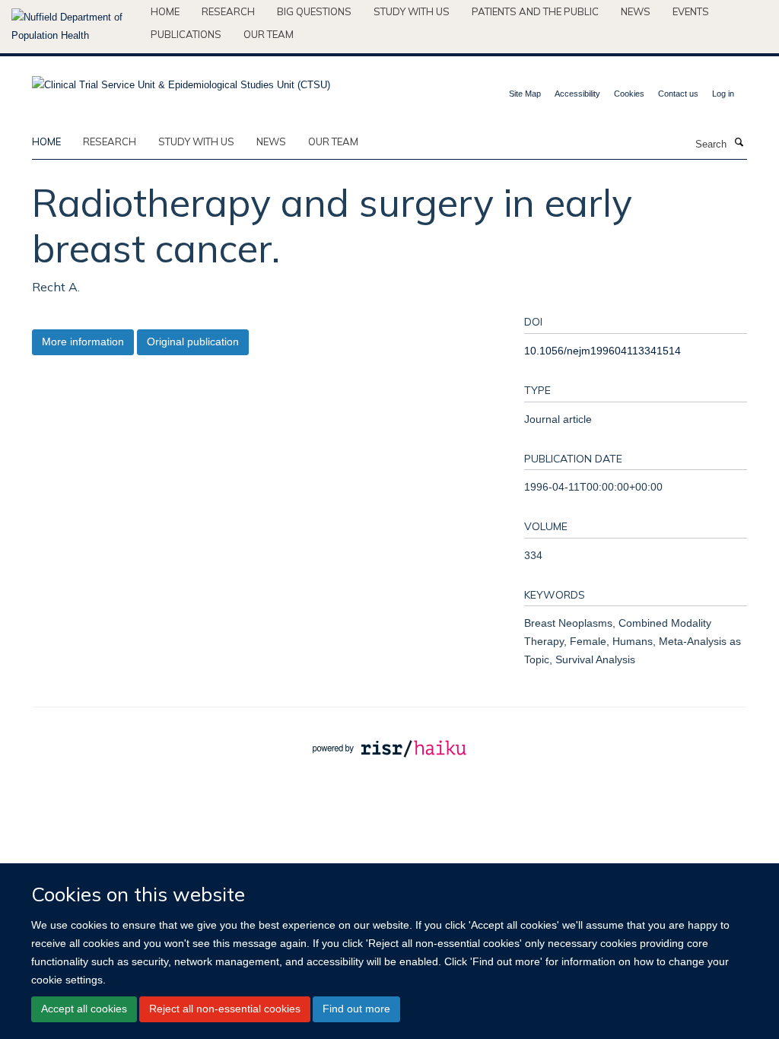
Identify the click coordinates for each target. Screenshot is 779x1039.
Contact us (678, 93)
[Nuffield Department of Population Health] (75, 26)
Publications (186, 34)
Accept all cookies (84, 1008)
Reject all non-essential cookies (224, 1008)
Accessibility (577, 93)
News (635, 11)
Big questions (314, 11)
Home (165, 11)
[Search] (738, 143)
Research (228, 11)
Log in (723, 93)
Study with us (412, 11)
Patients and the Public (535, 11)
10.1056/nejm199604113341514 (602, 351)
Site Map (525, 93)
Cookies (629, 93)
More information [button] (83, 341)
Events (690, 11)
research (109, 141)
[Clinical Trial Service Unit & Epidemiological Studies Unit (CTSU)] (181, 80)
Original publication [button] (193, 341)
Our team (268, 34)
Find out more (356, 1008)
